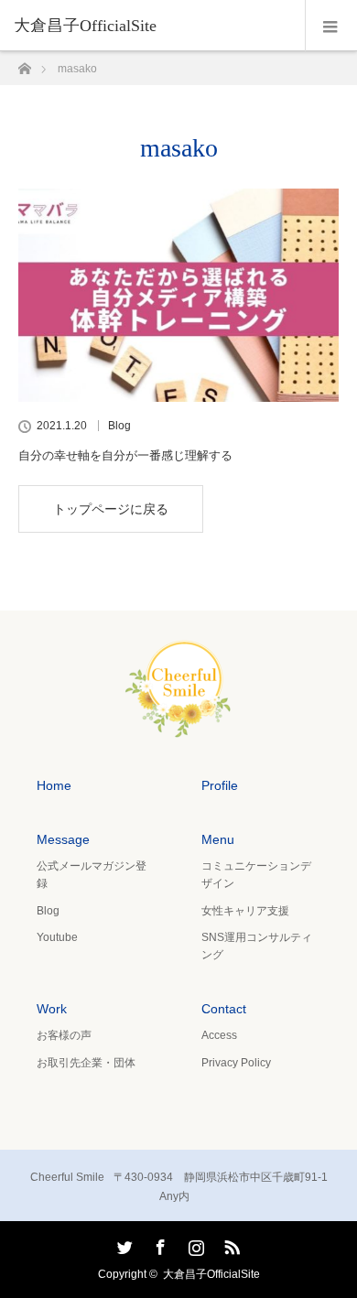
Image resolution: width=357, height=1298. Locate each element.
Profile (219, 785)
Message (63, 839)
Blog (119, 425)
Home (54, 785)
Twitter (122, 1244)
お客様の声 (64, 1035)
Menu (217, 839)
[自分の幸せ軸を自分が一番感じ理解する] (178, 295)
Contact (223, 1008)
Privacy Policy (236, 1062)
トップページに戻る (110, 509)
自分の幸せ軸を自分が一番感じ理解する (125, 455)
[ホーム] (24, 63)
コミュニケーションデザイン (256, 875)
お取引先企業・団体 (86, 1062)
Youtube (57, 937)
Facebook (158, 1244)
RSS (229, 1244)
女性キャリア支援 (245, 910)
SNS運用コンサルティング (256, 946)
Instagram (194, 1244)
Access (219, 1035)
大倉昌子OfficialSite (85, 25)
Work (52, 1008)
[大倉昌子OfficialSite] (178, 727)
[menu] (331, 25)
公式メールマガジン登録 (91, 875)
